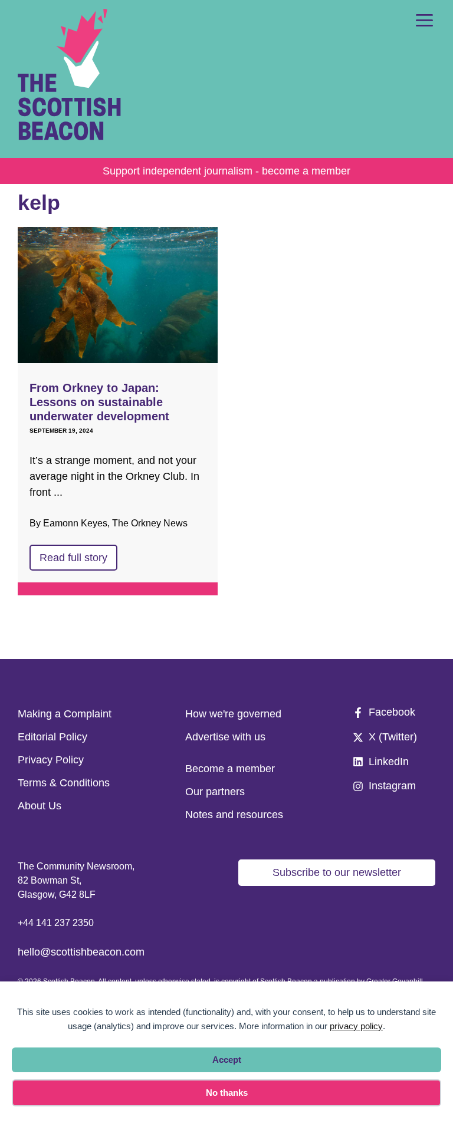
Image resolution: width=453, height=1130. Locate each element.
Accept (226, 1060)
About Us (39, 806)
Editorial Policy (52, 737)
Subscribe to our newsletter (337, 872)
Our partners (215, 792)
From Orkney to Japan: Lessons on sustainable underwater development (99, 402)
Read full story (73, 558)
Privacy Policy (51, 760)
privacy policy (356, 1026)
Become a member (230, 769)
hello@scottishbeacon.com (81, 952)
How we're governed (233, 714)
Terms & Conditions (64, 783)
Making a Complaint (64, 714)
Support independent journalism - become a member (226, 171)
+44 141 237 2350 (56, 923)
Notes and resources (234, 815)
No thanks (227, 1093)
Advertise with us (225, 737)
